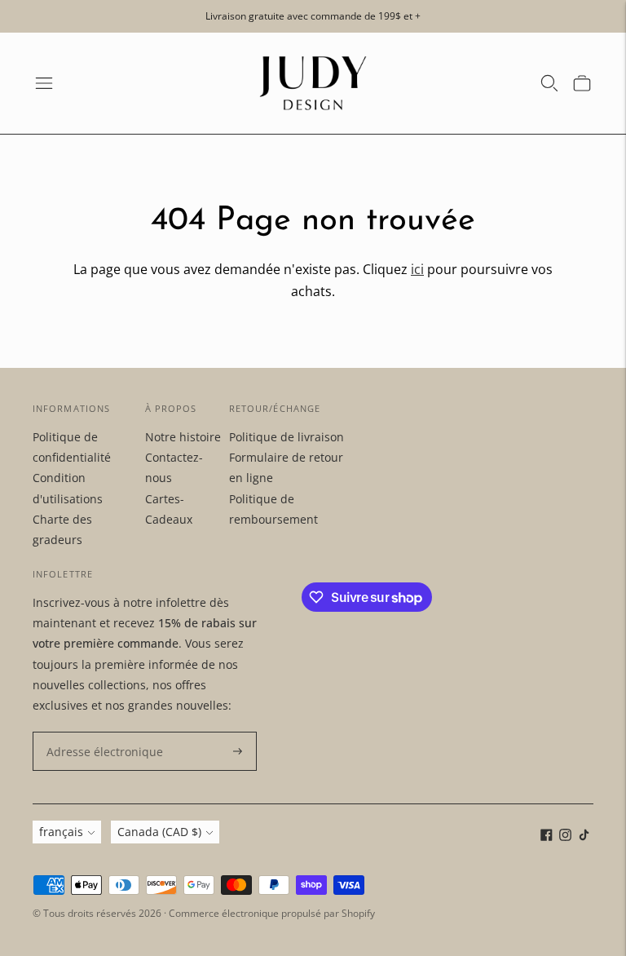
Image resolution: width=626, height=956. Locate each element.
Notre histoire (183, 437)
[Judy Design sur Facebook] (546, 836)
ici (417, 269)
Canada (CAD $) (159, 831)
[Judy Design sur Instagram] (565, 836)
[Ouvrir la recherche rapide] (549, 83)
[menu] (44, 83)
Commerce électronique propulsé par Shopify (272, 913)
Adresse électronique (97, 732)
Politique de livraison (286, 437)
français (61, 831)
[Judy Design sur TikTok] (584, 836)
